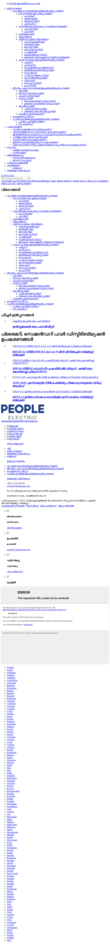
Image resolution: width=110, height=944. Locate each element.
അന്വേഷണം (14, 528)
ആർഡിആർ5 (23, 183)
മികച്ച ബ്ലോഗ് (48, 506)
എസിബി (31, 181)
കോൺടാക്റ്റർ (43, 181)
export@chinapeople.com (18, 486)
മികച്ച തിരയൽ (66, 506)
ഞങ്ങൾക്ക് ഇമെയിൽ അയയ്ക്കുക (19, 421)
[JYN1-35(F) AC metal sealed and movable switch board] (56, 377)
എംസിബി (6, 181)
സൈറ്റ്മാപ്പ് (32, 506)
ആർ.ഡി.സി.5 (8, 183)
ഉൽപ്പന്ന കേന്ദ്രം (16, 461)
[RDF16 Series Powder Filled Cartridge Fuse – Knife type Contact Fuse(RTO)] (58, 363)
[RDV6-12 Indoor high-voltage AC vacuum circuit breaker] (52, 391)
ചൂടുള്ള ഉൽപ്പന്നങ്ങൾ (12, 506)
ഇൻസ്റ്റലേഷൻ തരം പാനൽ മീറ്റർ (33, 326)
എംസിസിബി (19, 181)
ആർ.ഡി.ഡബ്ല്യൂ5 (97, 181)
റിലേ (53, 181)
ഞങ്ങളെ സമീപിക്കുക (18, 478)
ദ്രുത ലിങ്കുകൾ (15, 443)
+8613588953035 (15, 571)
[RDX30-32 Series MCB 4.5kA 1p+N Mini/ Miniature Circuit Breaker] (52, 346)
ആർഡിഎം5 (79, 181)
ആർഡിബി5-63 (64, 181)
